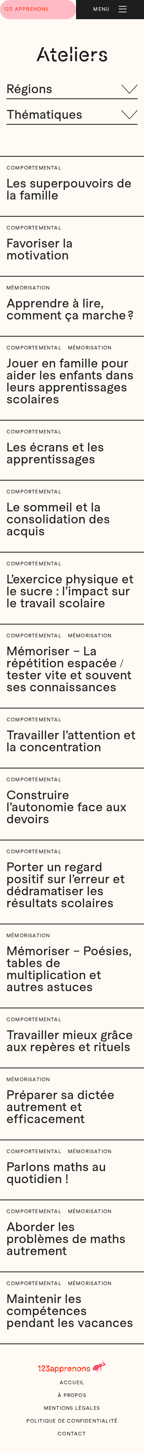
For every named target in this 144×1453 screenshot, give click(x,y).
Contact (72, 1434)
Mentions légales (72, 1408)
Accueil (72, 1382)
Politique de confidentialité (72, 1421)
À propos (72, 1395)
